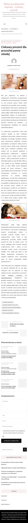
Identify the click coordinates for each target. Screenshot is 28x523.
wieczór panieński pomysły (10, 313)
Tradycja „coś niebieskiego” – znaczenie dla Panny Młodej (13, 478)
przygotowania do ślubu (8, 43)
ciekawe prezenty (7, 302)
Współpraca (5, 504)
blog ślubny (4, 351)
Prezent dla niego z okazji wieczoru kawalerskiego (8, 387)
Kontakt (4, 496)
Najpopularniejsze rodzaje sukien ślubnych (13, 468)
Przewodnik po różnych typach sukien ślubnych (12, 463)
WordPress (23, 519)
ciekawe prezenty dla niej (10, 305)
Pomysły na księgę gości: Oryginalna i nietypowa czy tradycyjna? (12, 472)
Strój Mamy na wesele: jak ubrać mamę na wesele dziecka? (13, 483)
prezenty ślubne (6, 41)
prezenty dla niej (7, 310)
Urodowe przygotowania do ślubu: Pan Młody (8, 356)
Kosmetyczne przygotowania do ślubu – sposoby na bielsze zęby (8, 372)
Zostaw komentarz (14, 69)
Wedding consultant (14, 65)
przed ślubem (16, 41)
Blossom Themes (6, 519)
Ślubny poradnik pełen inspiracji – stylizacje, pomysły (14, 6)
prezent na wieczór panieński (11, 307)
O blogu (4, 500)
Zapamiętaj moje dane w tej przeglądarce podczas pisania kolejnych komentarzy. (14, 431)
